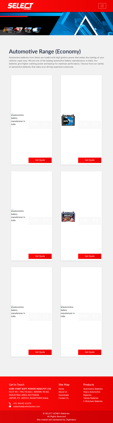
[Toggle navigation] (102, 6)
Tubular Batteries (91, 398)
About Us (63, 392)
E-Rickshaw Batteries (93, 401)
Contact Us (64, 398)
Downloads (64, 395)
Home (61, 389)
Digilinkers (71, 420)
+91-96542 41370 (22, 403)
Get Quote (40, 160)
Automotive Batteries (93, 389)
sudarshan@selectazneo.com (26, 407)
